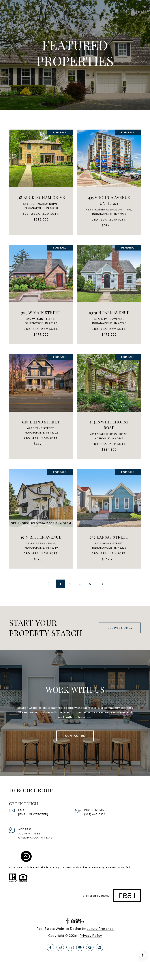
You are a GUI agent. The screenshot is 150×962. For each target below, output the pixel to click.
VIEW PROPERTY (41, 180)
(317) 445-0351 (95, 814)
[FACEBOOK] (50, 947)
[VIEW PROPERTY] (41, 177)
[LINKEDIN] (70, 947)
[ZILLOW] (99, 947)
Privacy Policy (91, 935)
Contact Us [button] (75, 735)
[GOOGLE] (89, 947)
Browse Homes (120, 627)
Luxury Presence (100, 928)
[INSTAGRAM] (60, 947)
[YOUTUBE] (80, 947)
